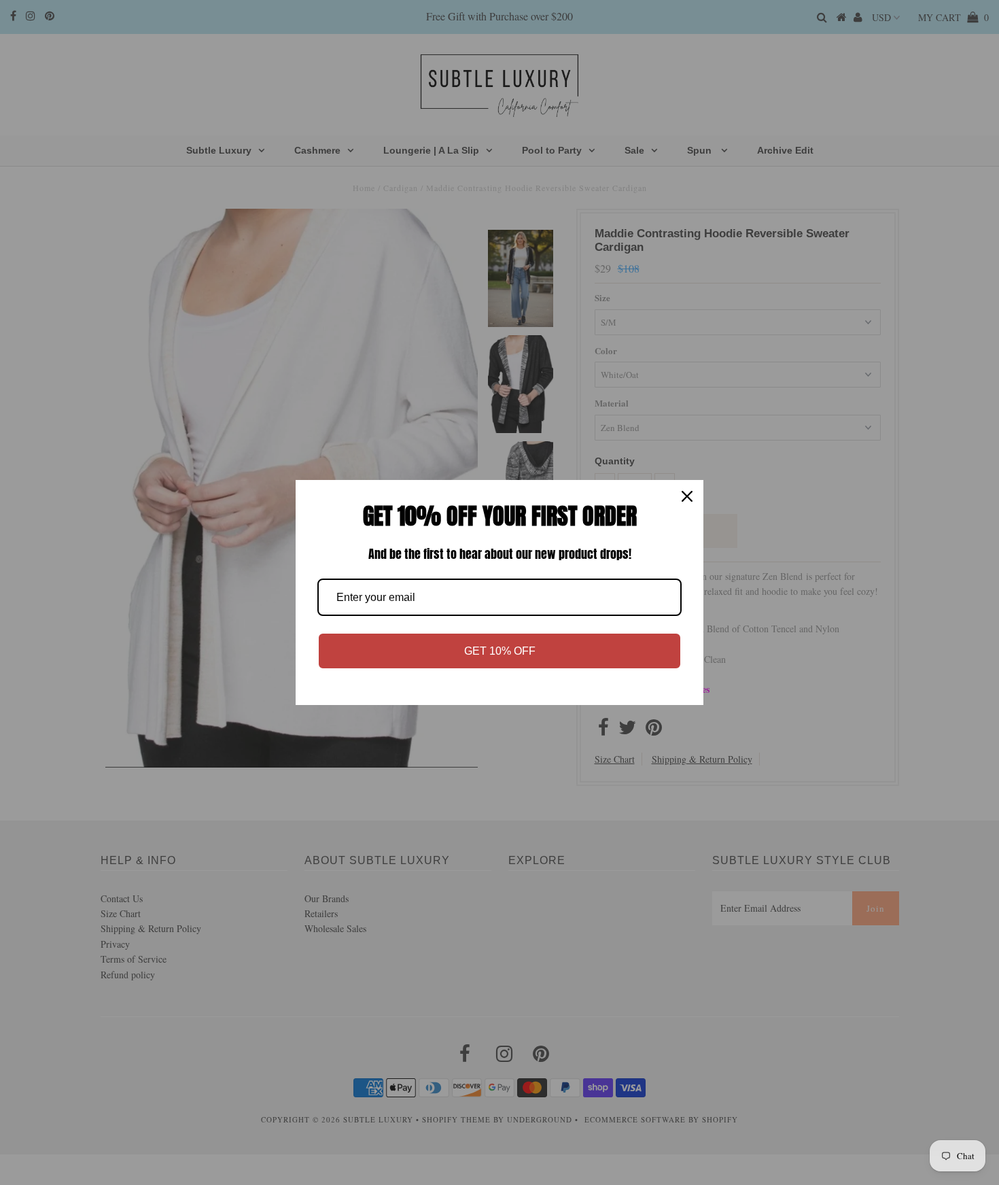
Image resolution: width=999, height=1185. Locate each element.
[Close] (687, 496)
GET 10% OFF (500, 651)
